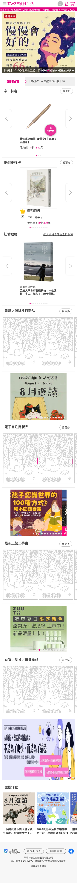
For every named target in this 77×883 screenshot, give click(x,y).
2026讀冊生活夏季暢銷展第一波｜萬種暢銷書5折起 (52, 831)
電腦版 (34, 865)
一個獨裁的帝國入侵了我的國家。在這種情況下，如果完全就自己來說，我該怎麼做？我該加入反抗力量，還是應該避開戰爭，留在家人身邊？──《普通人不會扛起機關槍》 (18, 831)
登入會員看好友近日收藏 (58, 234)
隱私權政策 (60, 860)
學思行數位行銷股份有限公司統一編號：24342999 (32, 859)
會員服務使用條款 (44, 860)
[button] (7, 119)
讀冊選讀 (25, 287)
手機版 (42, 865)
